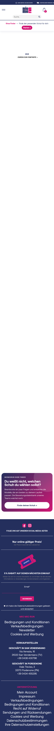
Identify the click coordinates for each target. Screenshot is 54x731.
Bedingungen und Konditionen (27, 622)
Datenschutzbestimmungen (30, 606)
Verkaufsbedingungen (27, 626)
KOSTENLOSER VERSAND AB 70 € (45, 2)
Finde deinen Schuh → (27, 505)
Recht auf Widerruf (27, 708)
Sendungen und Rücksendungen (27, 712)
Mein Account (27, 692)
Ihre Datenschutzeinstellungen (27, 724)
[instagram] (30, 525)
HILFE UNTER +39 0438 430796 (22, 2)
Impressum (27, 696)
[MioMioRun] (27, 10)
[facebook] (24, 525)
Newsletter (27, 630)
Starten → (27, 28)
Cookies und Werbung (27, 634)
